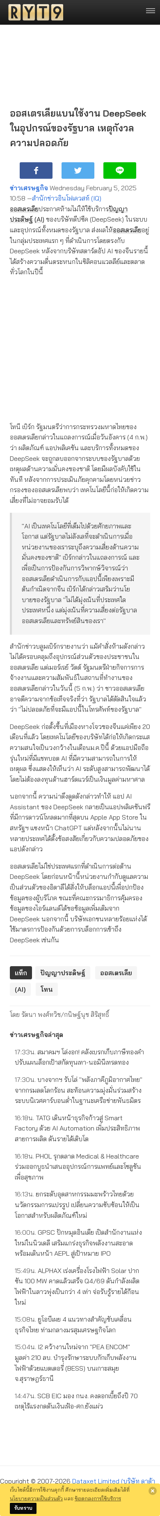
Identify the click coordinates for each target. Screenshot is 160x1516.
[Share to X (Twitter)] (78, 170)
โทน (47, 989)
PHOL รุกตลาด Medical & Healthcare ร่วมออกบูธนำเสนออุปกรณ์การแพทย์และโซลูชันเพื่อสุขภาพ (78, 1166)
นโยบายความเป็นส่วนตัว (36, 1498)
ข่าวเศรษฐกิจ (29, 188)
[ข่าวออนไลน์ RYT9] (33, 12)
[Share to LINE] (119, 170)
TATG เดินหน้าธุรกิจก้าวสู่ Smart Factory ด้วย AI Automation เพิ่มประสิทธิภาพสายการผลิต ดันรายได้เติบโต (77, 1128)
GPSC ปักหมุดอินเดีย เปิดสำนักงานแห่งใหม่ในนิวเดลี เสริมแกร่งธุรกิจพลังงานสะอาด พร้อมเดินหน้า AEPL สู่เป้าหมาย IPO (78, 1242)
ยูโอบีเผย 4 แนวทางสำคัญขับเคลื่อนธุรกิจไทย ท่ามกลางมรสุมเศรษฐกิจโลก (73, 1324)
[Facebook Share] (36, 170)
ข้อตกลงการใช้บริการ (98, 1498)
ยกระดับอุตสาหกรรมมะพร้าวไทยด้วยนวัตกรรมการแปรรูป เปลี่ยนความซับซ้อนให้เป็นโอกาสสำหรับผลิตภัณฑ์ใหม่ (77, 1204)
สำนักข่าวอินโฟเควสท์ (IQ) (66, 198)
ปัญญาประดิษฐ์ (62, 973)
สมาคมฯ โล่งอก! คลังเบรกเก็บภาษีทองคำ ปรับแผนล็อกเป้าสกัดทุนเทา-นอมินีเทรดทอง (79, 1057)
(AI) (39, 219)
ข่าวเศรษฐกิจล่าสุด (36, 1034)
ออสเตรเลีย (24, 209)
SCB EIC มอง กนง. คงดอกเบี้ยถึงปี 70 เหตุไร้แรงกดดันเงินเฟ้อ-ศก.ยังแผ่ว (76, 1401)
